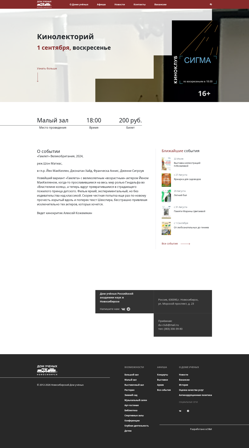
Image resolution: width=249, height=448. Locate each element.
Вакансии (160, 4)
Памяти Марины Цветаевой (189, 211)
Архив (160, 385)
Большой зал (131, 374)
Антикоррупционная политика (195, 395)
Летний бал (180, 195)
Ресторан (129, 390)
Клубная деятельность (136, 425)
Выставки (162, 379)
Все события (164, 390)
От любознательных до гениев (191, 227)
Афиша (101, 4)
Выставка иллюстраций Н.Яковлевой (187, 164)
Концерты (162, 374)
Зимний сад (130, 395)
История (183, 385)
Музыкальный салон (135, 400)
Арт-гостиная (131, 405)
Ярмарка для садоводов (187, 179)
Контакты (140, 4)
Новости (119, 4)
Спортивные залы (134, 415)
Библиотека (130, 410)
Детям (127, 430)
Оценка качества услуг (191, 390)
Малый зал (130, 379)
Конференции (132, 420)
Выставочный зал (134, 385)
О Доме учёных (79, 4)
